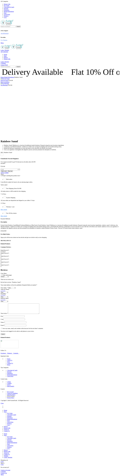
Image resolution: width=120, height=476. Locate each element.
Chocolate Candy (11, 414)
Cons (2, 319)
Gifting (9, 381)
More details (4, 209)
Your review (4, 313)
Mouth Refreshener (9, 77)
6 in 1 (8, 425)
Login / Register (8, 457)
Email (3, 325)
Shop (8, 361)
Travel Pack (10, 376)
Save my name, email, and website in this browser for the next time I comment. (23, 328)
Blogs (8, 364)
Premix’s (9, 423)
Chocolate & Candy (12, 370)
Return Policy (10, 397)
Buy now (10, 171)
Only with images (7, 275)
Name (3, 322)
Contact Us (10, 363)
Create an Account (5, 470)
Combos (9, 383)
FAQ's (9, 384)
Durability (3, 294)
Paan (8, 420)
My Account (10, 391)
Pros (2, 316)
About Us (9, 360)
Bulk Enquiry (10, 386)
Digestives (10, 373)
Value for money (5, 289)
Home (2, 77)
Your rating (4, 287)
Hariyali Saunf (4, 80)
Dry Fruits (9, 413)
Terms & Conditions (12, 393)
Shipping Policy (11, 394)
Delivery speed (4, 298)
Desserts (9, 371)
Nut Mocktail (4, 85)
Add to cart (4, 171)
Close (2, 403)
